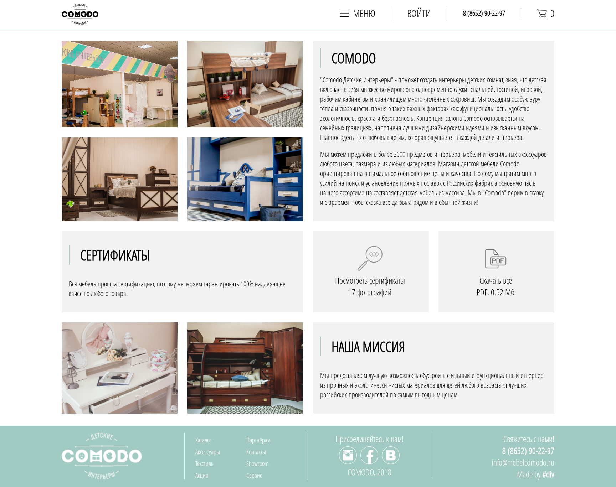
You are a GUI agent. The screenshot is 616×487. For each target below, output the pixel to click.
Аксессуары (207, 451)
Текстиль (204, 463)
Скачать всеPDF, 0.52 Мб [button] (495, 286)
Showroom (257, 463)
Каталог (203, 440)
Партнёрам (258, 440)
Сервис (254, 475)
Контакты (256, 451)
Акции (202, 475)
